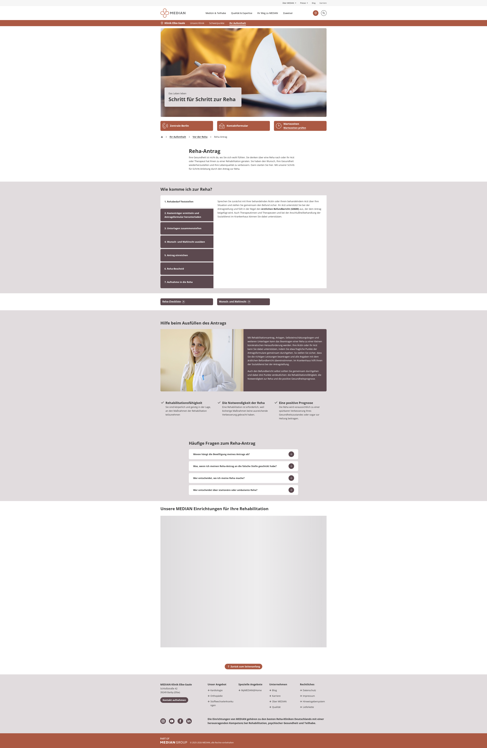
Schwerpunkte (216, 23)
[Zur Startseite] (172, 13)
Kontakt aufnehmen (174, 700)
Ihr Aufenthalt (237, 23)
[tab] (186, 215)
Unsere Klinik (197, 23)
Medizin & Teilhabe (216, 13)
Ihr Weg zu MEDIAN (267, 13)
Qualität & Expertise (241, 13)
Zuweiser (288, 13)
